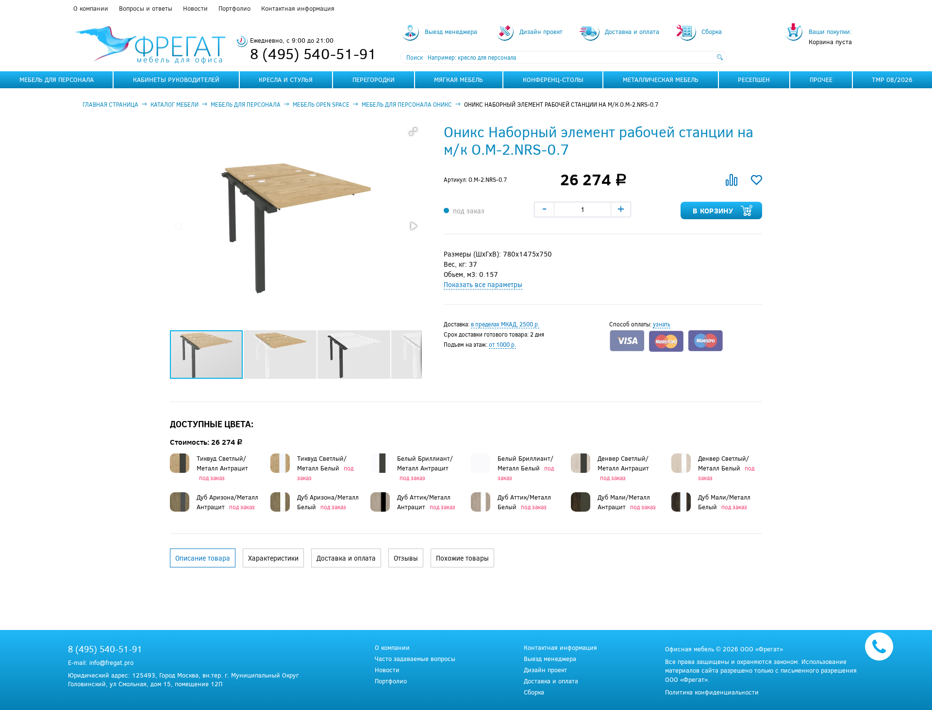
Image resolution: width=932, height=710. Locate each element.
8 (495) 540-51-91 (313, 53)
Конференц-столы (553, 79)
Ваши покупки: (830, 31)
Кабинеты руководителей (176, 79)
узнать (661, 324)
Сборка (534, 692)
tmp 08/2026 (892, 79)
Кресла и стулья (286, 79)
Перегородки (373, 79)
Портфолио (234, 8)
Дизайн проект (545, 670)
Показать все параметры (483, 284)
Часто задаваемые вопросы (415, 659)
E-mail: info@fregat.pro (100, 662)
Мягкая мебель (458, 79)
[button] (413, 131)
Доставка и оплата (551, 681)
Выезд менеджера (550, 659)
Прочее (821, 79)
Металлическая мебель (661, 79)
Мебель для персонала (56, 79)
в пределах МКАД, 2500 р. (505, 324)
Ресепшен (754, 79)
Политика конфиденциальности (712, 692)
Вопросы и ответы (145, 8)
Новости (195, 8)
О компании (90, 8)
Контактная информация (297, 8)
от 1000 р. (502, 344)
